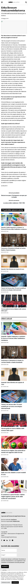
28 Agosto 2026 (5, 231)
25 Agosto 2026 (5, 312)
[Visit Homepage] (14, 2)
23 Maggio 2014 (4, 18)
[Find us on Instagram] (9, 540)
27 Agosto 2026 (5, 271)
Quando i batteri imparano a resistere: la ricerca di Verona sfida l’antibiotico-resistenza (13, 338)
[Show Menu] (2, 2)
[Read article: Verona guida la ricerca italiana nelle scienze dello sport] (14, 301)
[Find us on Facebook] (1, 540)
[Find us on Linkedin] (7, 540)
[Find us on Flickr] (12, 540)
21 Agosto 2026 (5, 500)
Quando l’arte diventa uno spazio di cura (12, 269)
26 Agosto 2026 (5, 410)
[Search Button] (26, 2)
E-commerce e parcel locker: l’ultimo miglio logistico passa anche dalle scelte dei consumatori (13, 496)
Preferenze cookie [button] (6, 582)
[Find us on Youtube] (4, 540)
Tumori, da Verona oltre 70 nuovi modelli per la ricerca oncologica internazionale (11, 406)
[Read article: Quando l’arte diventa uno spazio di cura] (14, 261)
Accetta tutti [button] (15, 582)
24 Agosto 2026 (5, 476)
